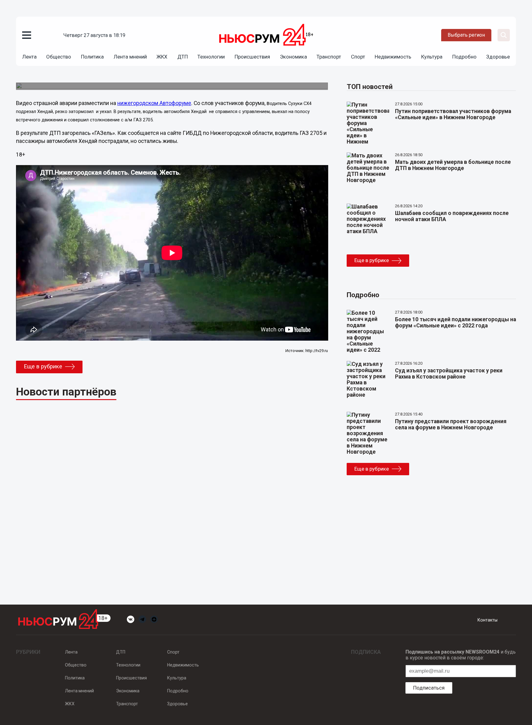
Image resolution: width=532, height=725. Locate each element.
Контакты (488, 620)
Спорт (358, 57)
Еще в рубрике (43, 366)
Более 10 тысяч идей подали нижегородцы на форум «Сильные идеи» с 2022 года (455, 322)
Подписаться (429, 688)
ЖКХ (161, 57)
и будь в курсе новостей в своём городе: (460, 655)
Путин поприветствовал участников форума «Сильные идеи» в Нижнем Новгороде (453, 114)
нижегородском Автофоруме (154, 103)
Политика (92, 57)
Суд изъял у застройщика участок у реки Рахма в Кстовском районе (448, 373)
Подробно (464, 57)
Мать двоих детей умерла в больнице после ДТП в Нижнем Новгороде (453, 165)
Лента (29, 57)
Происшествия (252, 57)
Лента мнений (130, 57)
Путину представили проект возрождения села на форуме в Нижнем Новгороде (450, 424)
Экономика (293, 57)
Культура (431, 57)
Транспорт (328, 57)
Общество (58, 57)
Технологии (211, 57)
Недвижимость (393, 57)
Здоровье (498, 57)
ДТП (182, 57)
